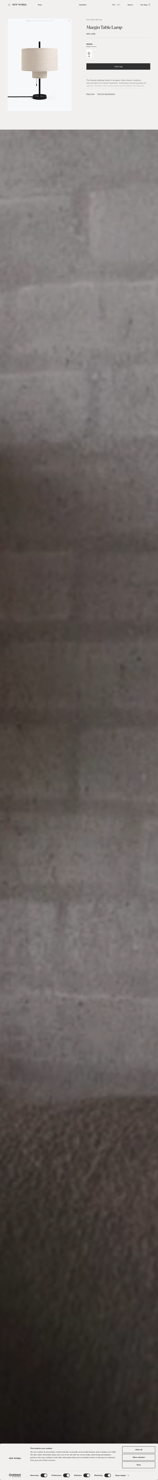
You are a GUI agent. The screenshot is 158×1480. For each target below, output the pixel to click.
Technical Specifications (106, 94)
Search (130, 5)
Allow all (138, 1450)
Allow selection (139, 1457)
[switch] (66, 1475)
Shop (40, 5)
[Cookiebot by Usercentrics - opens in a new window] (15, 1475)
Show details (120, 1475)
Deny (139, 1465)
